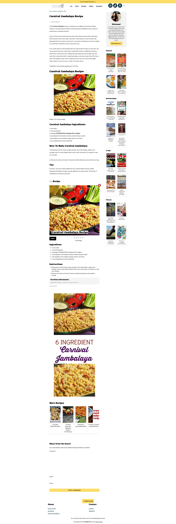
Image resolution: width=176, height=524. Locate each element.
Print (53, 238)
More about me (115, 43)
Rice (65, 11)
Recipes (83, 6)
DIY (71, 6)
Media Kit (92, 511)
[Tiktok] (115, 5)
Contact (91, 508)
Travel (91, 6)
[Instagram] (110, 5)
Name (51, 476)
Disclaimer (51, 511)
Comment (52, 451)
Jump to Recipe (55, 21)
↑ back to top (88, 501)
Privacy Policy (52, 508)
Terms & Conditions (53, 513)
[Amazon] (120, 5)
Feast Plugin (99, 522)
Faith (77, 6)
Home (50, 11)
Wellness (99, 6)
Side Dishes (60, 11)
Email (51, 483)
